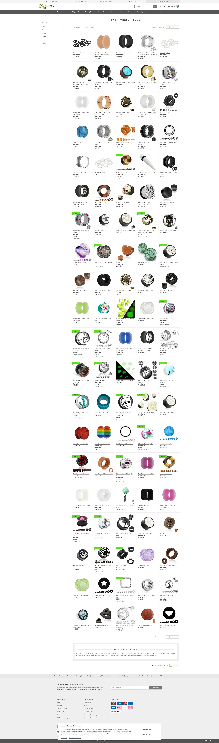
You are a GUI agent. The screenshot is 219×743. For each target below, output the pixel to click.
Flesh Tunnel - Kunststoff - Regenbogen (102, 444)
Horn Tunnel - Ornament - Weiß (169, 262)
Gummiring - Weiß (100, 172)
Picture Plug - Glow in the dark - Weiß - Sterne (169, 381)
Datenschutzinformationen (92, 718)
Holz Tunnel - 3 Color (166, 474)
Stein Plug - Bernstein (122, 142)
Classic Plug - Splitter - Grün (81, 595)
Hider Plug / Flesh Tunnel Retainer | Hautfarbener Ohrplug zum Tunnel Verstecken (104, 54)
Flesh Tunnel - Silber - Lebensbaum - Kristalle (144, 203)
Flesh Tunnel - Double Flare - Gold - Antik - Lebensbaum (146, 231)
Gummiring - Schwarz (79, 53)
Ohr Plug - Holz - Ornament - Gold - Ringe (124, 291)
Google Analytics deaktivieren (101, 741)
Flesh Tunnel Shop (208, 741)
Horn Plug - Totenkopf (122, 202)
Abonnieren (155, 687)
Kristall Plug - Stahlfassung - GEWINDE (168, 83)
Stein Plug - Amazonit (144, 262)
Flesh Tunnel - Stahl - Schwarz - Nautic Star (147, 381)
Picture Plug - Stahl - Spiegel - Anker (168, 596)
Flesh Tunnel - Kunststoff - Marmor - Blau (102, 413)
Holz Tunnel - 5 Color (101, 202)
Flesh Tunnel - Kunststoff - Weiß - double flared (147, 113)
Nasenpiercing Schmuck (116, 676)
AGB (85, 705)
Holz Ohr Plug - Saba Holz (145, 625)
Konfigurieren (146, 734)
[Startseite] (41, 16)
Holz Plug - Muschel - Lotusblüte (125, 230)
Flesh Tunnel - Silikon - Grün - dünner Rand (81, 319)
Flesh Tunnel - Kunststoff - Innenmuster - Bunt (80, 203)
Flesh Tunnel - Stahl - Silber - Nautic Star (124, 626)
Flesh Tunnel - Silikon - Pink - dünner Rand (168, 506)
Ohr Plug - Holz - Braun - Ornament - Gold (123, 113)
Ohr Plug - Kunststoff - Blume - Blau (103, 319)
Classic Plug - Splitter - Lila (145, 565)
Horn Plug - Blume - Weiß (145, 534)
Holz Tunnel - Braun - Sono (167, 565)
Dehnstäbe (70, 676)
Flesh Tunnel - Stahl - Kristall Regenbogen (81, 231)
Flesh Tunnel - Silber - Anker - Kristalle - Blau (81, 413)
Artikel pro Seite (90, 27)
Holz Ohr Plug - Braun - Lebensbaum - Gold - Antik (80, 83)
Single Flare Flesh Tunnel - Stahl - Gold (147, 83)
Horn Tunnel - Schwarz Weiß (168, 142)
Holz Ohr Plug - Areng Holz (167, 202)
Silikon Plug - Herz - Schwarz (168, 625)
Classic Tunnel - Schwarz (123, 53)
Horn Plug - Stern (99, 230)
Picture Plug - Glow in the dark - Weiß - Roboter (82, 626)
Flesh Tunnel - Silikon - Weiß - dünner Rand (81, 113)
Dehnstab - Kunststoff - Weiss (146, 172)
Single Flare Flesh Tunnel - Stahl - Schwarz (104, 83)
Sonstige (44, 43)
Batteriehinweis (88, 712)
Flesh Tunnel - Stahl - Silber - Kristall (103, 143)
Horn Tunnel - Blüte (165, 113)
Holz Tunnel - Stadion (166, 290)
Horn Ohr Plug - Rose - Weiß (146, 412)
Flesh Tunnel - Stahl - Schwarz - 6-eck (169, 173)
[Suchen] (155, 6)
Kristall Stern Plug (100, 380)
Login (58, 702)
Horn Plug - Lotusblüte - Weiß (103, 565)
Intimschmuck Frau (158, 676)
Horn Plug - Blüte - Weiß (166, 412)
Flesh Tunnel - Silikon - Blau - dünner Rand (124, 349)
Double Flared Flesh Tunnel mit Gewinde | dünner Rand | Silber (147, 53)
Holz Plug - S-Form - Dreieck (102, 625)
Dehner (44, 33)
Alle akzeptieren (146, 729)
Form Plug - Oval (121, 565)
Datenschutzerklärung (75, 738)
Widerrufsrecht (88, 709)
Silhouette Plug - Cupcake (145, 444)
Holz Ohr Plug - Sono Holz (80, 290)
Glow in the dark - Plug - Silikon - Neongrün (125, 319)
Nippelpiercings (130, 676)
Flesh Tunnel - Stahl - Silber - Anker (103, 349)
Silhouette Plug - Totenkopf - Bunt (124, 474)
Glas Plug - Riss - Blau (166, 444)
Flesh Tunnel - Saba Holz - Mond (104, 474)
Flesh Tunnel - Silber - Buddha (168, 231)
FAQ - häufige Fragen (63, 718)
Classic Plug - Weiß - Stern (102, 505)
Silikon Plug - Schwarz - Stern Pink (81, 534)
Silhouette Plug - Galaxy (79, 262)
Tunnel (44, 26)
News (59, 715)
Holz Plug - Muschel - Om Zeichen (80, 566)
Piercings (45, 23)
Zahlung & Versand (62, 709)
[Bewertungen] (76, 54)
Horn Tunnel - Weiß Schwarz (124, 444)
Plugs (43, 30)
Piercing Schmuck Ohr (82, 676)
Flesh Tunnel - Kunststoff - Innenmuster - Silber (145, 349)
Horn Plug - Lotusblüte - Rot (81, 474)
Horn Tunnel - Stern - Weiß (145, 290)
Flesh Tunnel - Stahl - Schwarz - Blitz (125, 534)
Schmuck (45, 40)
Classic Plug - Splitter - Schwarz (103, 262)
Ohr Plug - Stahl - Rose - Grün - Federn (125, 506)
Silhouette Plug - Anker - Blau (103, 534)
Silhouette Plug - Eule (166, 319)
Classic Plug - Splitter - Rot (80, 444)
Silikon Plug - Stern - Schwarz (103, 595)
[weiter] (177, 27)
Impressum (64, 738)
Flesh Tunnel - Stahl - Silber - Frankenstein (124, 413)
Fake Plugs (45, 36)
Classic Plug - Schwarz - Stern (103, 290)
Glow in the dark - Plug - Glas (124, 380)
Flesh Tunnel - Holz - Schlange (168, 534)
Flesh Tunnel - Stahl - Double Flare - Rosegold (103, 113)
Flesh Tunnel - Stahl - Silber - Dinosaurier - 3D (146, 596)
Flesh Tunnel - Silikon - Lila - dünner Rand (146, 474)
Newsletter (60, 712)
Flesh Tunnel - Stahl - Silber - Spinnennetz (168, 349)
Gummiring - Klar (165, 53)
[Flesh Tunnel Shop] (57, 12)
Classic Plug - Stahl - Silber (80, 172)
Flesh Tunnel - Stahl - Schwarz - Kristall (147, 143)
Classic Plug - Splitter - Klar (145, 318)
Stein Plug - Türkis (78, 142)
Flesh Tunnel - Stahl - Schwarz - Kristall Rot (82, 381)
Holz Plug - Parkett (121, 172)
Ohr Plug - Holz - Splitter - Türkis (125, 83)
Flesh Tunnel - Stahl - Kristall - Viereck (125, 596)
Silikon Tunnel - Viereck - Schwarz (145, 506)
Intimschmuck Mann (144, 676)
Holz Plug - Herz (120, 262)
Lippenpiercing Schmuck (99, 676)
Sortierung (77, 27)
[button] (160, 6)
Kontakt (59, 705)
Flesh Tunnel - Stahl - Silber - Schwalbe (81, 349)
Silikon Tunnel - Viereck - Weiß (81, 505)
